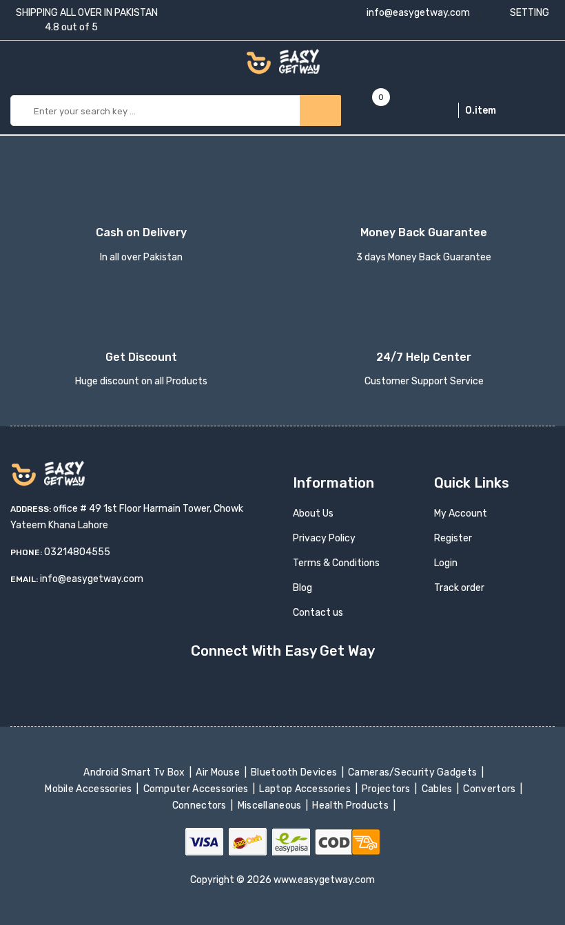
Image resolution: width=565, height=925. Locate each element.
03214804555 (77, 552)
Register (453, 538)
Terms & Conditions (336, 563)
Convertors (490, 789)
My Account (460, 513)
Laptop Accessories (306, 789)
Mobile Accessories (89, 789)
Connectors (200, 805)
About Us (313, 513)
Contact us (318, 613)
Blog (302, 588)
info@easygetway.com (417, 13)
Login (446, 563)
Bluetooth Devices (295, 772)
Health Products (351, 805)
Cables (438, 789)
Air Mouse (219, 772)
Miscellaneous (270, 805)
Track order (459, 588)
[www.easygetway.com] (282, 61)
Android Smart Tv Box (135, 772)
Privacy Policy (324, 538)
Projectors (387, 789)
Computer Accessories (197, 789)
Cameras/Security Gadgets (414, 772)
